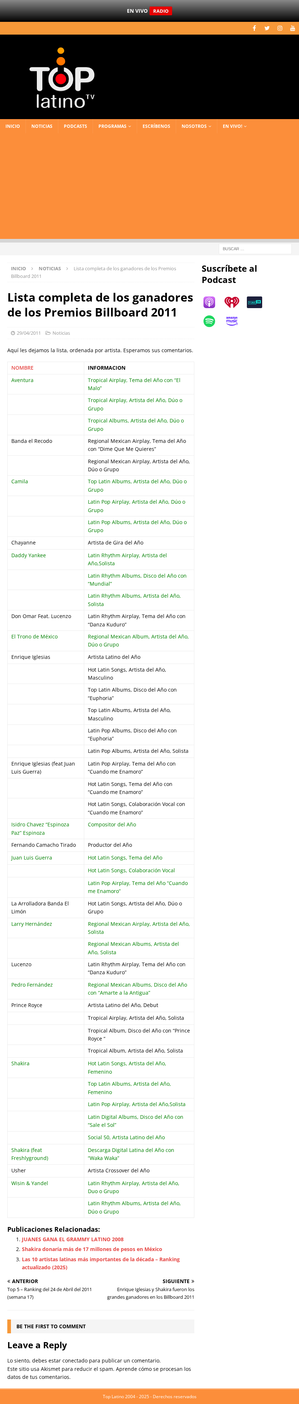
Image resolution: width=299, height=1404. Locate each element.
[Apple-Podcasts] (213, 302)
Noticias (42, 126)
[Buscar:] (255, 248)
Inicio (12, 126)
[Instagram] (279, 28)
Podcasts (75, 126)
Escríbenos (156, 126)
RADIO (160, 11)
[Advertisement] (149, 188)
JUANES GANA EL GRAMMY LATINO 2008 (73, 1239)
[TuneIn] (258, 302)
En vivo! (232, 126)
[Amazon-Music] (235, 321)
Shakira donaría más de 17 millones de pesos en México (92, 1249)
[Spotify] (213, 321)
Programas (112, 126)
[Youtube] (292, 28)
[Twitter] (267, 28)
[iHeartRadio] (235, 302)
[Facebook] (254, 28)
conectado (75, 1360)
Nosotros (194, 126)
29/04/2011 (29, 333)
